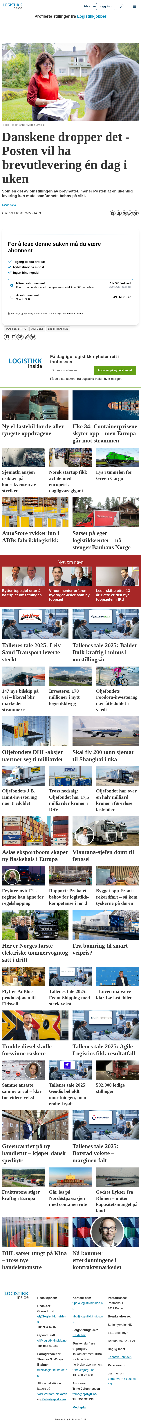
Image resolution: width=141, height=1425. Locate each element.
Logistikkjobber (91, 16)
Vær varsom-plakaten (52, 1410)
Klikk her (79, 1351)
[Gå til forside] (42, 6)
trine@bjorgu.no (83, 1386)
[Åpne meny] (134, 6)
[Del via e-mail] (124, 213)
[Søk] (121, 6)
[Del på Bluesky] (136, 213)
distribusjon (58, 344)
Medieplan (80, 1423)
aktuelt (37, 344)
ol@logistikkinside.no (51, 1356)
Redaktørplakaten (53, 1415)
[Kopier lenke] (130, 213)
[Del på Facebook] (112, 213)
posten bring (16, 344)
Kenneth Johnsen (119, 1373)
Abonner (90, 6)
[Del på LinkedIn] (118, 213)
